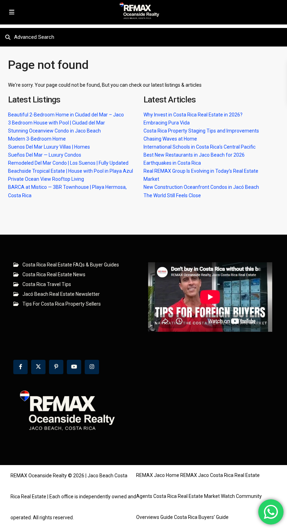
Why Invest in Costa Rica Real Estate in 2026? (193, 114)
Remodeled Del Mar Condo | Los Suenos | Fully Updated (68, 163)
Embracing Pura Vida (167, 123)
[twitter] (38, 367)
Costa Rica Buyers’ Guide (201, 517)
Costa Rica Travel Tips (46, 284)
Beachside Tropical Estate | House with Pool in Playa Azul (70, 171)
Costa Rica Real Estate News (53, 274)
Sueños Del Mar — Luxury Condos (44, 155)
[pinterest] (56, 367)
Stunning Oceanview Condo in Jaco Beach (54, 131)
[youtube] (74, 367)
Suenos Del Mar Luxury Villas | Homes (49, 147)
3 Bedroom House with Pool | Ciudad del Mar (56, 123)
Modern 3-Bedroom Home (37, 139)
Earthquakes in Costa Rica (172, 163)
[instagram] (92, 367)
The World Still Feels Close (172, 195)
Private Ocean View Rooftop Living (46, 179)
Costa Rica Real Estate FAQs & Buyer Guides (70, 264)
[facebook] (20, 367)
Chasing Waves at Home (170, 139)
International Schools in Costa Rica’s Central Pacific (199, 147)
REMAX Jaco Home (157, 475)
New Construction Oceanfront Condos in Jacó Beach (201, 187)
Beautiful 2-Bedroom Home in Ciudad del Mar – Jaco (66, 114)
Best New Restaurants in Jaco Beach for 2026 (194, 155)
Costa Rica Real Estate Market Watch (194, 496)
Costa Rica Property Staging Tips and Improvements (201, 131)
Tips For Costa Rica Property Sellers (61, 304)
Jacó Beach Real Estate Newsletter (61, 294)
